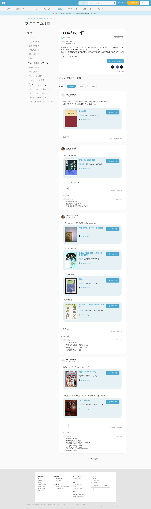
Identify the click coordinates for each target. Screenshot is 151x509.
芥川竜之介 (82, 115)
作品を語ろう (34, 50)
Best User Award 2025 (78, 494)
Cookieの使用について (54, 504)
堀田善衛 (82, 283)
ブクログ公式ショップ (78, 488)
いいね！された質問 (36, 80)
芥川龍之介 (82, 310)
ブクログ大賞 (41, 486)
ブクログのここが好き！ (38, 93)
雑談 (31, 58)
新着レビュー (41, 482)
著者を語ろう (34, 54)
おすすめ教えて (35, 42)
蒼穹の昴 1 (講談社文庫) (87, 160)
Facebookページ (95, 491)
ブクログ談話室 (42, 484)
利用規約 (28, 504)
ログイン (144, 3)
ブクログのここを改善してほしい (41, 89)
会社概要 (77, 504)
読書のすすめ (41, 490)
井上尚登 (82, 404)
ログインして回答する (115, 61)
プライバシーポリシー (67, 504)
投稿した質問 (34, 67)
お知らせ (93, 478)
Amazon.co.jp (85, 119)
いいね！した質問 (36, 76)
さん (69, 148)
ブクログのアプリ (77, 484)
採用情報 (82, 504)
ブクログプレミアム (78, 486)
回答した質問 (34, 72)
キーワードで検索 (58, 478)
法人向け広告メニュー (97, 482)
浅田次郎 (82, 164)
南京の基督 (82, 111)
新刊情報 (40, 480)
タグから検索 (57, 480)
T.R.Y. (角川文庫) (84, 400)
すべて (31, 37)
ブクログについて (77, 478)
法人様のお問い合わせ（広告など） (100, 485)
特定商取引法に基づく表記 (39, 504)
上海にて (82, 279)
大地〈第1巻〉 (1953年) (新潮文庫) (91, 228)
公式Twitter (94, 489)
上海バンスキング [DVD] (87, 372)
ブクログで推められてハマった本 (41, 102)
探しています (34, 46)
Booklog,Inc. (111, 506)
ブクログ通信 (41, 488)
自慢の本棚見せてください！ (40, 97)
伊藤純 (81, 259)
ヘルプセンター (95, 480)
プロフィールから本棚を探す (61, 486)
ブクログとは (121, 3)
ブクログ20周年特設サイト (80, 496)
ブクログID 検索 (58, 488)
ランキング (41, 478)
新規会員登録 (133, 3)
